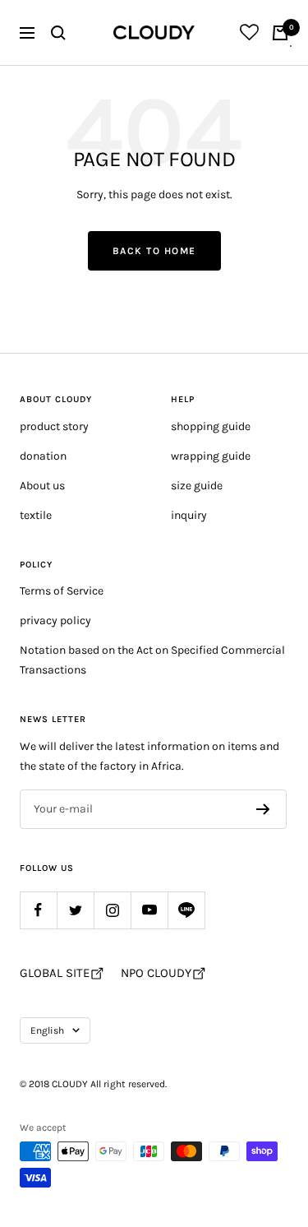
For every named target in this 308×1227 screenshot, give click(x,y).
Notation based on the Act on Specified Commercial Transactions (152, 660)
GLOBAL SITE (55, 972)
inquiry (189, 515)
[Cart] (280, 32)
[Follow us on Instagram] (112, 909)
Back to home (154, 251)
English (47, 1030)
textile (36, 515)
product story (54, 426)
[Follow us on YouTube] (149, 909)
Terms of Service (61, 591)
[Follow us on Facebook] (38, 909)
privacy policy (55, 620)
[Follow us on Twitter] (75, 909)
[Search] (58, 32)
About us (42, 486)
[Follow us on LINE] (186, 909)
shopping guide (211, 426)
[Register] (263, 809)
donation (43, 456)
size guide (197, 486)
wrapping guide (211, 456)
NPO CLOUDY (156, 972)
